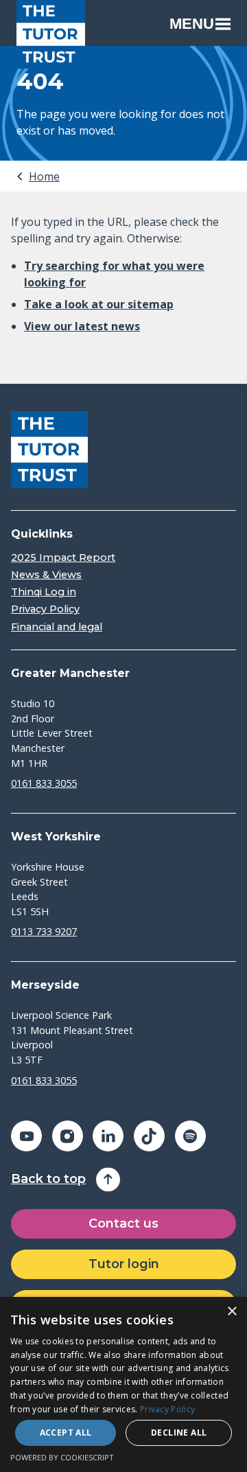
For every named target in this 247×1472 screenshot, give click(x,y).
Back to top (48, 1179)
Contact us (123, 1223)
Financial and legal (56, 627)
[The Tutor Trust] (50, 34)
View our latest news (82, 326)
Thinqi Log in (43, 592)
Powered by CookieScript (62, 1457)
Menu (191, 23)
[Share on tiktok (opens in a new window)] (149, 1135)
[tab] (37, 176)
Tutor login (124, 1264)
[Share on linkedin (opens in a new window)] (108, 1135)
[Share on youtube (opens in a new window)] (26, 1135)
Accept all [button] (66, 1432)
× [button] (231, 1312)
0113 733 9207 (44, 931)
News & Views (46, 575)
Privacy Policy (45, 609)
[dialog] (123, 1384)
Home (44, 176)
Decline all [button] (179, 1432)
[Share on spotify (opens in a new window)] (190, 1135)
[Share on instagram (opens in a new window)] (67, 1135)
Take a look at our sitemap (99, 304)
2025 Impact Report (63, 558)
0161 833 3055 (44, 783)
